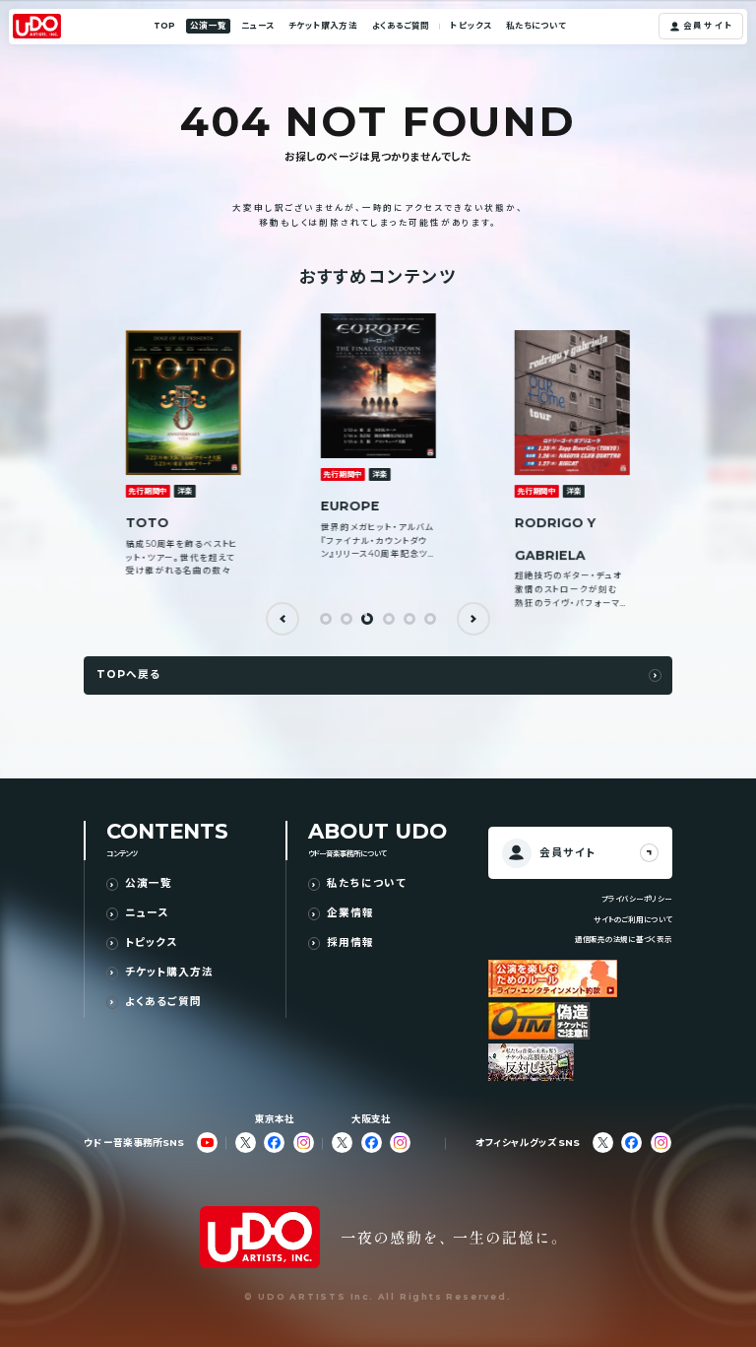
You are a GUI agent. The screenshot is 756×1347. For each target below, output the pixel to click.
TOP (164, 26)
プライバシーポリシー (636, 899)
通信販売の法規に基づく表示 (623, 939)
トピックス (470, 26)
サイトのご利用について (632, 919)
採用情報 (350, 943)
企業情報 (350, 913)
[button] (282, 619)
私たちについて (536, 26)
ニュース (257, 26)
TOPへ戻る (128, 674)
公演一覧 (207, 26)
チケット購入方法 (322, 26)
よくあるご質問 (401, 26)
